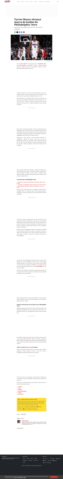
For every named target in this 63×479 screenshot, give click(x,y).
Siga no (19, 406)
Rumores (22, 1)
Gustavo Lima (25, 420)
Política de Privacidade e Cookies (20, 477)
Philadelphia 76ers (42, 63)
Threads (49, 462)
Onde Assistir (47, 1)
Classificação (41, 1)
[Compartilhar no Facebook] (19, 32)
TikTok (45, 462)
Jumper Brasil (27, 347)
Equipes (35, 1)
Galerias (31, 1)
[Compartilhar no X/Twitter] (17, 32)
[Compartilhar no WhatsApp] (15, 32)
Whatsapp (28, 406)
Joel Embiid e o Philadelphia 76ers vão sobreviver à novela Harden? (32, 184)
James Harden (22, 65)
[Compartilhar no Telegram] (22, 32)
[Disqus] (31, 441)
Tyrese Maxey (24, 63)
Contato (24, 462)
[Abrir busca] (57, 1)
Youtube (39, 406)
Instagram (34, 406)
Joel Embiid (19, 135)
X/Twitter (50, 460)
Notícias (18, 1)
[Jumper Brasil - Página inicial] (7, 2)
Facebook (55, 460)
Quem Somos (36, 460)
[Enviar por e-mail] (24, 32)
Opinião (27, 1)
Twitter (19, 388)
